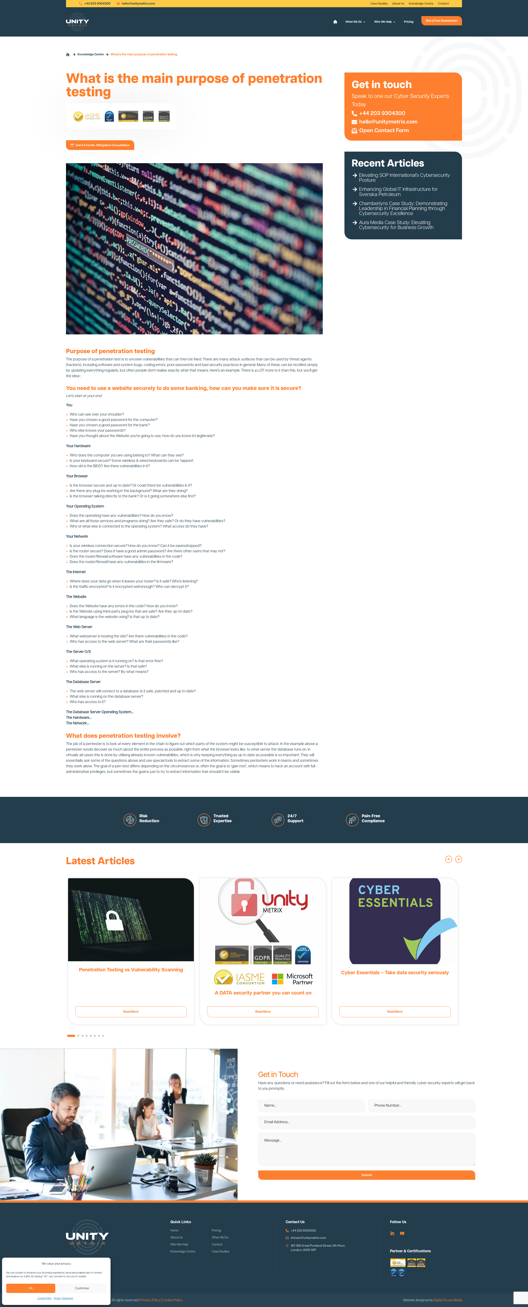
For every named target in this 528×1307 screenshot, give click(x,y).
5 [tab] (92, 1037)
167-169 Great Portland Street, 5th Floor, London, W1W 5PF (318, 1248)
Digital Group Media (448, 1300)
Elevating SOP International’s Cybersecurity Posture (404, 178)
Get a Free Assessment (441, 20)
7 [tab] (100, 1037)
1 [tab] (69, 1037)
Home (174, 1230)
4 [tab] (88, 1037)
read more (131, 1011)
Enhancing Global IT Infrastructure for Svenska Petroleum (398, 192)
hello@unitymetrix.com (138, 3)
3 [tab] (83, 1037)
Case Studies (379, 3)
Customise (82, 1288)
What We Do (353, 21)
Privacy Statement (63, 1298)
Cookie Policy (45, 1298)
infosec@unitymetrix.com (308, 1237)
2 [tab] (79, 1037)
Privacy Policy (150, 1300)
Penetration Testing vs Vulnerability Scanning (131, 969)
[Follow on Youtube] (402, 1233)
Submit (367, 1175)
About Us (398, 3)
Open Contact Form (384, 130)
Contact (443, 3)
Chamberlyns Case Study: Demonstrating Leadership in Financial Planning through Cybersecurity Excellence (403, 208)
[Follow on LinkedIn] (392, 1233)
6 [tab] (96, 1037)
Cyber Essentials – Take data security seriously (395, 972)
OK (31, 1288)
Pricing (408, 21)
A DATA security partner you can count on (263, 993)
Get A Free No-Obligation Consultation (103, 145)
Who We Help (383, 21)
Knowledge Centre (421, 3)
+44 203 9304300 (97, 3)
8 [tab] (104, 1037)
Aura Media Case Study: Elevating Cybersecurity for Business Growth (396, 225)
